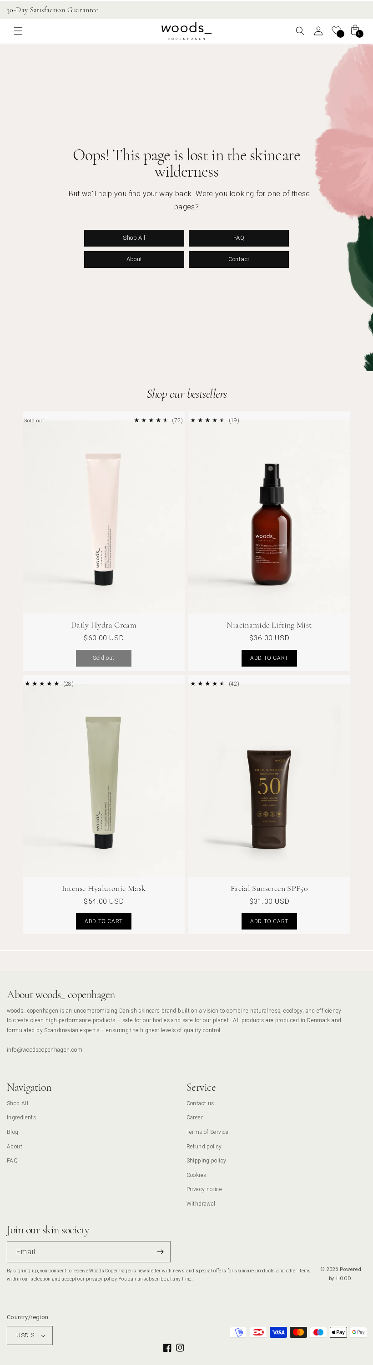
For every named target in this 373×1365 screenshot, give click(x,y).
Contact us (200, 1103)
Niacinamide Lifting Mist (269, 625)
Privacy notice (204, 1189)
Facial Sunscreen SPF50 (269, 888)
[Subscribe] (160, 1251)
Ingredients (21, 1117)
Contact (239, 259)
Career (194, 1117)
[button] (18, 31)
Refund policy (204, 1146)
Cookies (196, 1175)
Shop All (134, 238)
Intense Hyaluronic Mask (104, 888)
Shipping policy (206, 1160)
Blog (13, 1131)
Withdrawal (201, 1203)
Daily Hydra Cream (103, 625)
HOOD (344, 1278)
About (134, 259)
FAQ (238, 238)
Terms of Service (207, 1131)
